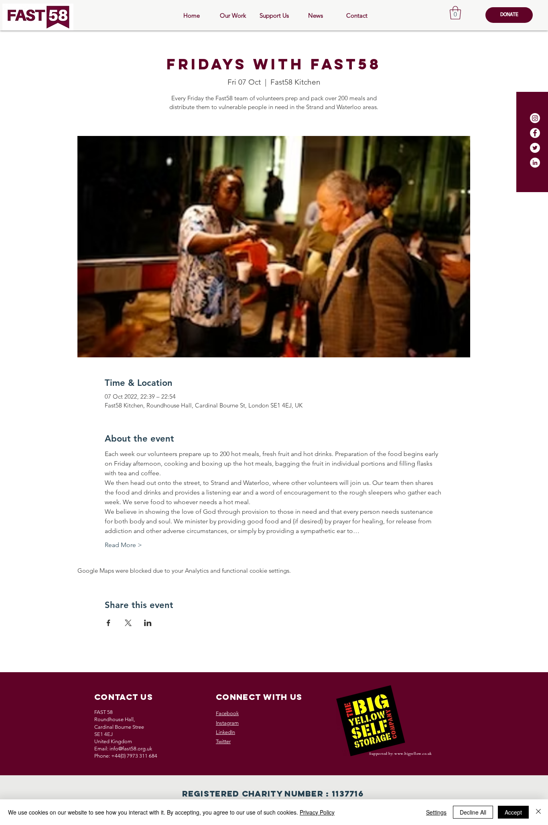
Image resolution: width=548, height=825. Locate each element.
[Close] (538, 812)
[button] (455, 12)
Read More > (123, 545)
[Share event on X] (128, 623)
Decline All (473, 812)
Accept (513, 812)
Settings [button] (436, 812)
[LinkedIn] (535, 163)
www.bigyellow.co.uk (413, 753)
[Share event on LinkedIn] (148, 623)
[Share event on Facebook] (108, 623)
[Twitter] (535, 148)
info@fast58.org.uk (131, 749)
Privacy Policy (317, 812)
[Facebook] (535, 133)
